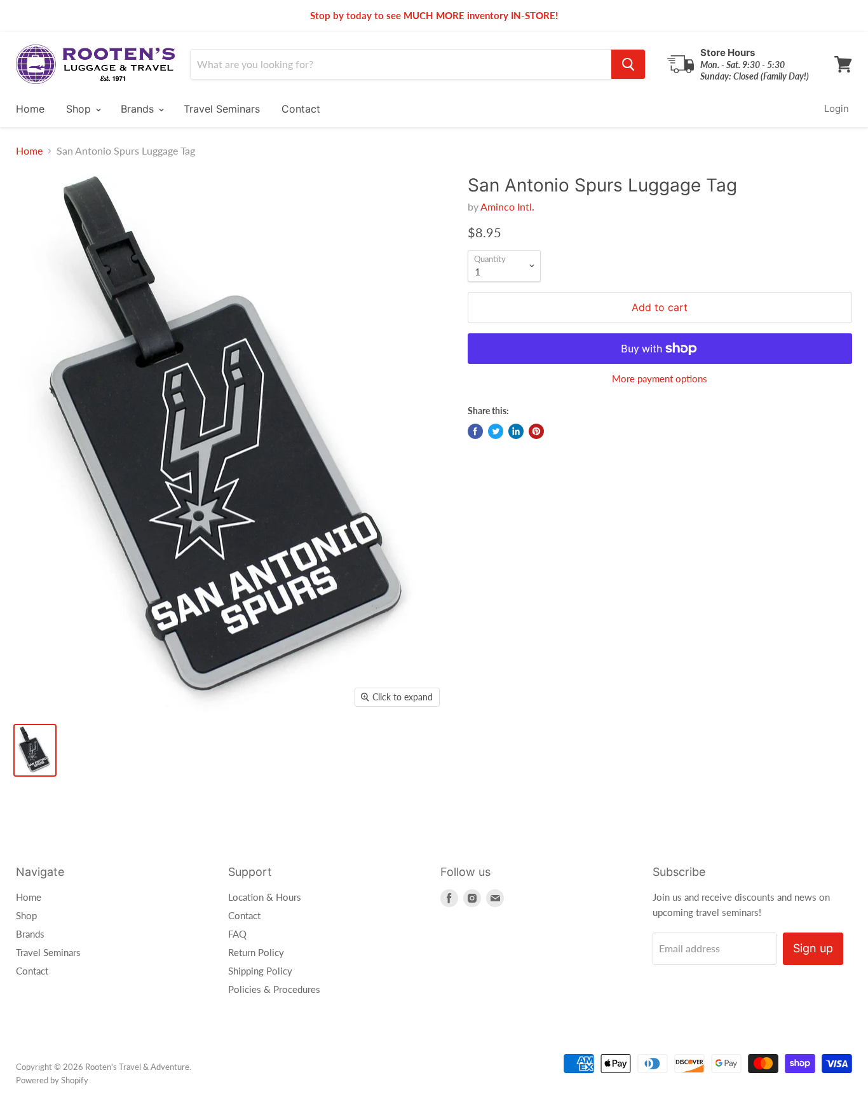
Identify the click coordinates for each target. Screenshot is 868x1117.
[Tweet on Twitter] (495, 431)
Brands (139, 108)
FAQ (237, 934)
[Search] (628, 64)
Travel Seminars (222, 108)
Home (30, 108)
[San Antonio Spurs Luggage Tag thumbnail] (35, 750)
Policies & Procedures (274, 989)
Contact (300, 108)
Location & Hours (264, 897)
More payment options (659, 378)
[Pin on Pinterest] (536, 431)
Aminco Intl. (507, 206)
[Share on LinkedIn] (516, 431)
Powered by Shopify (52, 1080)
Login (836, 108)
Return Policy (256, 952)
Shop (80, 108)
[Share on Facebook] (475, 431)
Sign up (813, 948)
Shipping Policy (260, 970)
